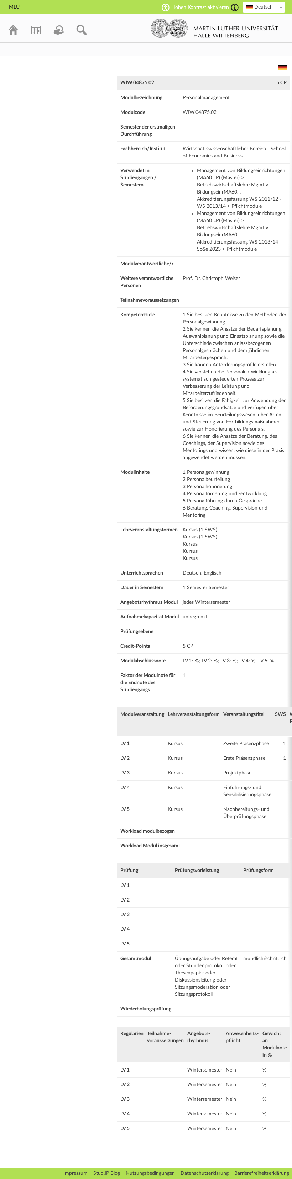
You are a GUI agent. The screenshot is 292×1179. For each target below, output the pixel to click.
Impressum (75, 1173)
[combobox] (264, 7)
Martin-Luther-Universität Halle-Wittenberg (214, 28)
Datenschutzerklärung (205, 1173)
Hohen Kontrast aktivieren (200, 7)
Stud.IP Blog (106, 1173)
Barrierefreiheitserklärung (261, 1173)
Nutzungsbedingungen (150, 1173)
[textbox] (264, 7)
